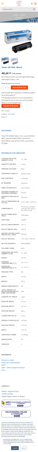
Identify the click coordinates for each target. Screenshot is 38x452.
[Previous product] (20, 18)
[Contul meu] (32, 3)
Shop (23, 15)
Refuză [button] (23, 448)
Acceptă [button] (15, 448)
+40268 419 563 (7, 394)
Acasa (15, 15)
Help (3, 370)
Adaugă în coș (19, 87)
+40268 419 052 (13, 391)
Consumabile (11, 114)
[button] (2, 3)
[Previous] (4, 41)
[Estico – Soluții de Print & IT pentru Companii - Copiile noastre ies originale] (19, 3)
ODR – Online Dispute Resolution (13, 367)
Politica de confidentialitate (10, 363)
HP (6, 117)
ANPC (3, 365)
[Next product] (17, 18)
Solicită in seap (10, 106)
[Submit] (34, 9)
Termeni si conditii (7, 360)
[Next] (33, 41)
